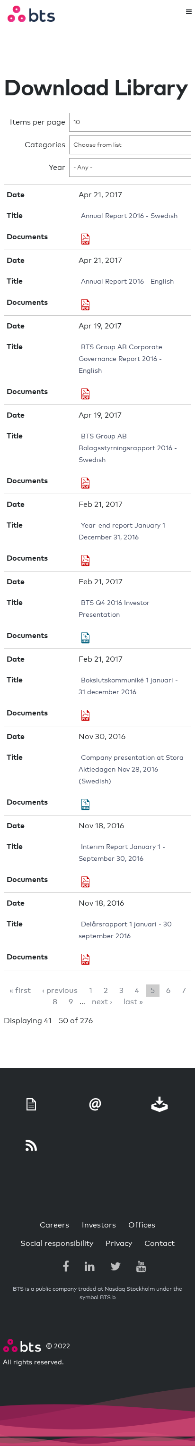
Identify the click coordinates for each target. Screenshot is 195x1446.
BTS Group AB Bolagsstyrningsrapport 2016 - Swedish (128, 448)
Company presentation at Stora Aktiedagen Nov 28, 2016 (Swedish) (131, 770)
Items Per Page (37, 122)
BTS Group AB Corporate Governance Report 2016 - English (120, 359)
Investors (99, 1225)
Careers (54, 1225)
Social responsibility (56, 1243)
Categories (45, 145)
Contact (159, 1243)
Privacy (119, 1243)
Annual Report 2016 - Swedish (129, 216)
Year (57, 167)
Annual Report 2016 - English (127, 281)
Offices (141, 1225)
